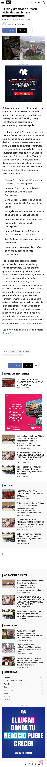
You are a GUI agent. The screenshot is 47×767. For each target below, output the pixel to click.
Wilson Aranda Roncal (23, 476)
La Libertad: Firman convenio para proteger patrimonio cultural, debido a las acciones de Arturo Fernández (30, 661)
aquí (24, 329)
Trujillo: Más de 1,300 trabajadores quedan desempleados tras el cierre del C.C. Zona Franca (30, 634)
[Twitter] (36, 764)
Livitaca (12, 351)
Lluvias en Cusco (23, 351)
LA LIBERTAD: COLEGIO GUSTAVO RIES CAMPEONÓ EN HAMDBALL (30, 382)
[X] (35, 3)
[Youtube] (39, 3)
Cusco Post (8, 333)
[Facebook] (28, 3)
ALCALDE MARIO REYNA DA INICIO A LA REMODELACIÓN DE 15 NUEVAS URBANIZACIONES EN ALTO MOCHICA (30, 456)
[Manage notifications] (41, 762)
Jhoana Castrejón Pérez (23, 387)
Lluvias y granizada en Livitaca (13, 355)
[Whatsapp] (42, 764)
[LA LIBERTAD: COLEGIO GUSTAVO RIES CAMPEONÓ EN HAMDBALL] (8, 382)
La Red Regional (20, 24)
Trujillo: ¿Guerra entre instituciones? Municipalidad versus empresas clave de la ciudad (29, 648)
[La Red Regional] (4, 24)
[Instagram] (32, 3)
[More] (30, 30)
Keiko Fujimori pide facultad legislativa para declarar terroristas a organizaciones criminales (29, 470)
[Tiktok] (32, 764)
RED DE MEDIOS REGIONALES (13, 16)
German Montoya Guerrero (24, 640)
